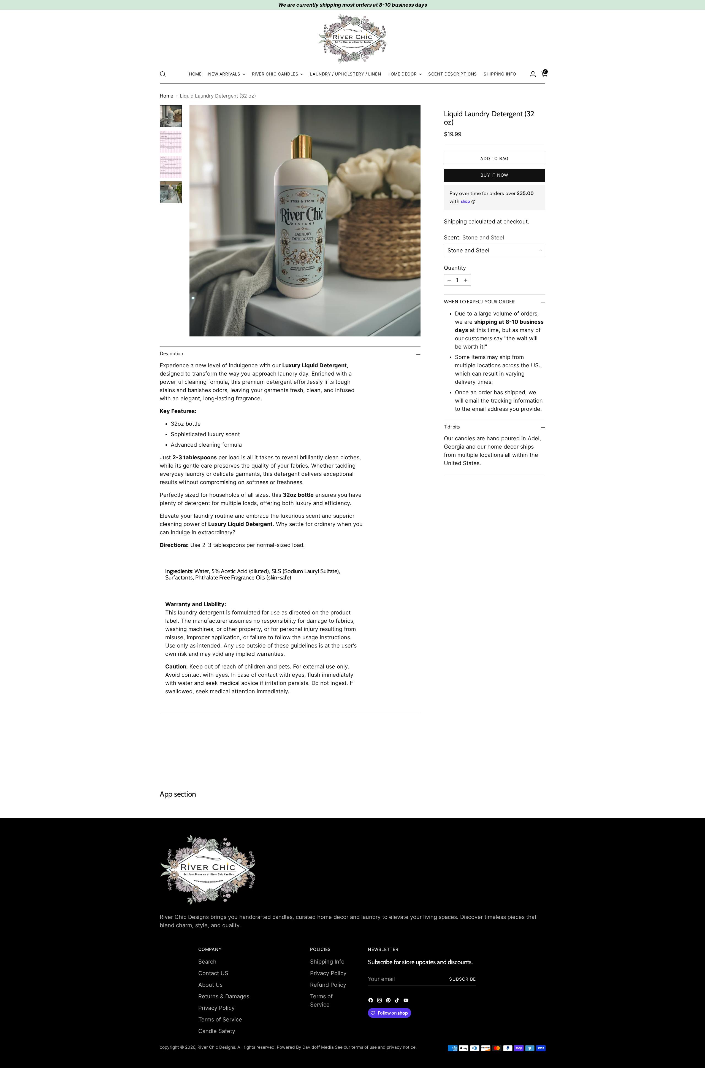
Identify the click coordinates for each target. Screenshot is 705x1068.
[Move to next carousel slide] (540, 760)
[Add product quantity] (466, 279)
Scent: (474, 237)
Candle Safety (216, 1031)
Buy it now (494, 175)
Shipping (455, 221)
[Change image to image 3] (171, 167)
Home (166, 96)
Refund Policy (328, 984)
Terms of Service (220, 1019)
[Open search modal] (162, 74)
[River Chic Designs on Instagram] (380, 1001)
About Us (210, 984)
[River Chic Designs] (352, 39)
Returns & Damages (223, 996)
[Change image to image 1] (171, 116)
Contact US (213, 973)
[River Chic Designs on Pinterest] (389, 1001)
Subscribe (462, 979)
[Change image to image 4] (171, 192)
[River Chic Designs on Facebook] (371, 1001)
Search (207, 961)
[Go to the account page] (530, 74)
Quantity (455, 268)
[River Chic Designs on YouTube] (406, 1001)
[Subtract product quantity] (449, 279)
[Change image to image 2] (171, 142)
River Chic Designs (216, 1047)
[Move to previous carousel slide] (528, 760)
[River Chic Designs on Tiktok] (397, 1001)
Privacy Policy (216, 1008)
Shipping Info (327, 961)
